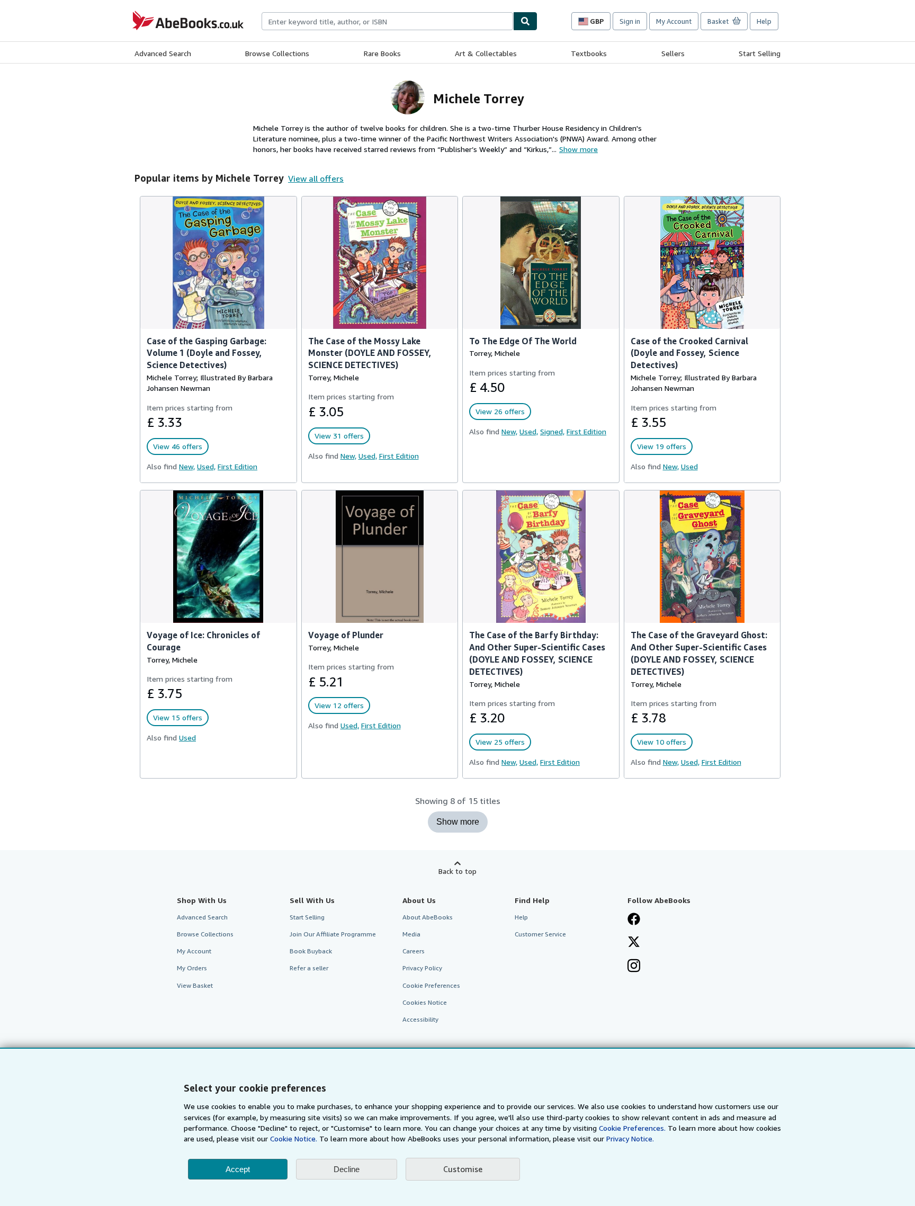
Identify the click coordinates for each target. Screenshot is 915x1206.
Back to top (457, 871)
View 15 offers (177, 717)
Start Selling (760, 53)
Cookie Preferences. (632, 1127)
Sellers (673, 53)
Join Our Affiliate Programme (333, 934)
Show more (457, 821)
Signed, (552, 431)
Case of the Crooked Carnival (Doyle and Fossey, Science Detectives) (689, 353)
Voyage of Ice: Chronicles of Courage (203, 641)
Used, (206, 466)
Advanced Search (162, 53)
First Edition (237, 466)
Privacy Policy (422, 968)
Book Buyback (311, 951)
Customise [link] (462, 1169)
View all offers (316, 178)
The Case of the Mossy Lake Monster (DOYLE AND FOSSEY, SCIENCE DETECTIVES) (370, 353)
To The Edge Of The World (523, 341)
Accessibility (420, 1019)
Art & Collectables (486, 53)
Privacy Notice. (630, 1138)
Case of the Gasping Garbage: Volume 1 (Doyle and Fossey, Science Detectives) (206, 353)
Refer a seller (309, 968)
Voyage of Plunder (345, 635)
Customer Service (540, 934)
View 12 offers (339, 705)
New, (187, 466)
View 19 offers (661, 446)
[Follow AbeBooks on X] (633, 943)
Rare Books (382, 53)
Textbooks (589, 53)
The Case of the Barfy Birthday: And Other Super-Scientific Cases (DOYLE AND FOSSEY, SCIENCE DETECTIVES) (537, 653)
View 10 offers (661, 741)
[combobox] (387, 21)
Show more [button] (578, 149)
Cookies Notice (424, 1002)
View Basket (195, 985)
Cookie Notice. (293, 1138)
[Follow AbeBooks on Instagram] (633, 966)
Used (689, 466)
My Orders (192, 968)
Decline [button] (347, 1169)
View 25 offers (500, 741)
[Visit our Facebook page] (633, 920)
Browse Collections (277, 53)
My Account (674, 21)
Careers (413, 951)
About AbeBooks (427, 917)
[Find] (525, 21)
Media (411, 934)
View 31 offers (339, 435)
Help (764, 21)
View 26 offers (500, 411)
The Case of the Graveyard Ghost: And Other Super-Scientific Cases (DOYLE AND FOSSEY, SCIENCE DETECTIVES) (699, 653)
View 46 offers (177, 446)
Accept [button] (238, 1169)
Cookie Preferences (431, 985)
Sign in (630, 21)
